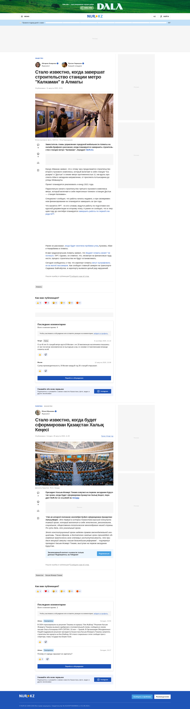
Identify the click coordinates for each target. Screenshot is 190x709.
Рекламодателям (162, 697)
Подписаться (104, 554)
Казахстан (48, 406)
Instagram (104, 391)
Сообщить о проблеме (142, 697)
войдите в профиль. (101, 333)
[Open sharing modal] (38, 163)
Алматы (39, 287)
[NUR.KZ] (95, 16)
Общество (39, 58)
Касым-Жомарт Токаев (54, 575)
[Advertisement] (95, 39)
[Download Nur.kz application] (95, 6)
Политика (39, 406)
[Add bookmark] (38, 170)
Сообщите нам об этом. (79, 276)
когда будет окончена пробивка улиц (82, 246)
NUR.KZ (89, 150)
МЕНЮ (26, 16)
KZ (155, 16)
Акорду (75, 498)
